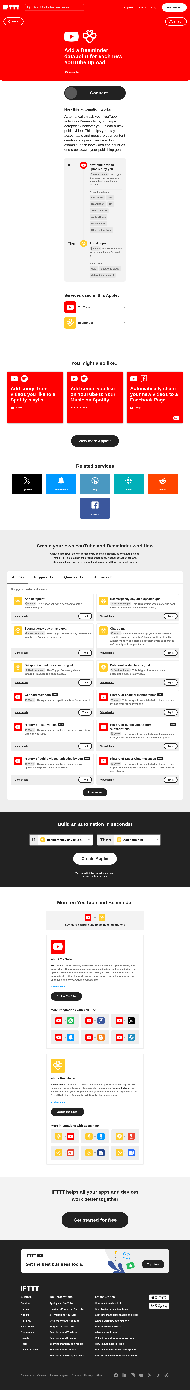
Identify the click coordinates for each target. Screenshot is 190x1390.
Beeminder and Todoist (62, 1350)
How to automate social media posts (115, 1350)
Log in (155, 7)
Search (25, 1338)
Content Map (28, 1332)
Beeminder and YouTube (63, 1332)
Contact (76, 1375)
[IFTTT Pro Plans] (61, 725)
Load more (95, 792)
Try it (85, 616)
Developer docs (30, 1350)
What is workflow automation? (112, 1321)
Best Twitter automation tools (111, 1309)
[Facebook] (116, 1375)
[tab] (17, 577)
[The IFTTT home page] (11, 7)
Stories (25, 1309)
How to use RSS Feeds (108, 1326)
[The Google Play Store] (159, 1306)
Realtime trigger (122, 603)
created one (123, 1088)
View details (21, 616)
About (99, 1375)
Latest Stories (105, 1297)
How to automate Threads (109, 1344)
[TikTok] (158, 1375)
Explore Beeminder (67, 1112)
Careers (41, 1375)
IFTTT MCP (27, 1321)
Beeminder (57, 1084)
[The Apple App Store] (159, 1298)
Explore (128, 7)
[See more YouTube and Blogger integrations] (95, 1037)
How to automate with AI (108, 1303)
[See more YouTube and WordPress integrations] (125, 1037)
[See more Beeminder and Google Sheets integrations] (95, 1153)
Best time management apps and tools (116, 1315)
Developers (27, 1375)
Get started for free (95, 1220)
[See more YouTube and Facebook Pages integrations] (95, 1021)
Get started (174, 7)
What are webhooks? (107, 1332)
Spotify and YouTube (61, 1303)
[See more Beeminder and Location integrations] (95, 1136)
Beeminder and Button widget (66, 1344)
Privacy (88, 1375)
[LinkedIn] (124, 1375)
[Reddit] (166, 1375)
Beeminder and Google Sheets (66, 1355)
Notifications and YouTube (64, 1321)
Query (31, 700)
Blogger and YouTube (61, 1326)
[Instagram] (133, 1375)
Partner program (59, 1375)
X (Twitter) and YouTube (62, 1315)
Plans (142, 7)
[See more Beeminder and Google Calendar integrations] (125, 1153)
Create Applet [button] (95, 858)
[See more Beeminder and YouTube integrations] (65, 1136)
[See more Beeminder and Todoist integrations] (65, 1153)
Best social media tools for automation (116, 1355)
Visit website (58, 986)
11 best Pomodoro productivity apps (115, 1338)
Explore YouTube (66, 996)
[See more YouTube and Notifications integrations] (65, 1037)
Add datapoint (99, 243)
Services (26, 1303)
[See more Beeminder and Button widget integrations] (125, 1136)
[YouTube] (141, 1375)
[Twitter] (149, 1375)
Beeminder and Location (63, 1338)
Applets (25, 1315)
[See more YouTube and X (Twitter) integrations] (125, 1021)
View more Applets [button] (95, 441)
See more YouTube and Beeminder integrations (95, 924)
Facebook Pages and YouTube (66, 1309)
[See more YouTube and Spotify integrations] (65, 1021)
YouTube (56, 965)
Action (31, 603)
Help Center (27, 1326)
